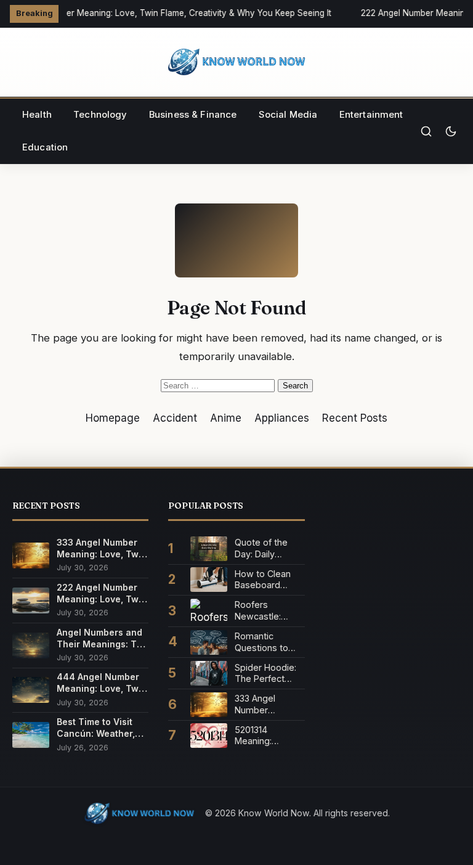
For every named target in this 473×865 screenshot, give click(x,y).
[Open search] (426, 131)
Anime (225, 418)
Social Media (288, 114)
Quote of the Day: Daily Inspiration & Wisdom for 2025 (261, 548)
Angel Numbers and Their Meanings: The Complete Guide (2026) (102, 638)
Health (37, 114)
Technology (100, 114)
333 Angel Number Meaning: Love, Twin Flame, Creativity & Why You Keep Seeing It (165, 13)
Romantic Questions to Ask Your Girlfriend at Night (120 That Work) (266, 642)
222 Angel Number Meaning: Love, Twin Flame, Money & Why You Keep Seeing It (102, 593)
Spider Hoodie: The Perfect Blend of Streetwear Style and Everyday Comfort (265, 673)
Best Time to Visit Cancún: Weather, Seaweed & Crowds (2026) (100, 727)
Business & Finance (193, 114)
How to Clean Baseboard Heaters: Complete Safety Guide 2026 (263, 579)
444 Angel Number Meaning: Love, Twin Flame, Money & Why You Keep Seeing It (102, 682)
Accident (175, 418)
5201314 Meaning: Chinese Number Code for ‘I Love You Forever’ (269, 735)
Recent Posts (354, 418)
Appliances (281, 418)
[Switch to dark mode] (451, 131)
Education (45, 147)
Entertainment (371, 114)
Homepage (113, 418)
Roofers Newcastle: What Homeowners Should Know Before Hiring (263, 610)
